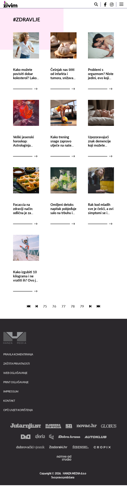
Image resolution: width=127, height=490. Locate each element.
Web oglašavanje (15, 373)
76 (54, 306)
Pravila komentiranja (18, 354)
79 (82, 306)
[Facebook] (104, 4)
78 (73, 306)
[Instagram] (113, 4)
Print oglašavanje (16, 382)
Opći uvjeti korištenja (18, 410)
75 (45, 306)
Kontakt (9, 400)
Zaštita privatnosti (16, 363)
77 (63, 306)
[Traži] (96, 4)
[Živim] (10, 4)
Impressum (10, 391)
